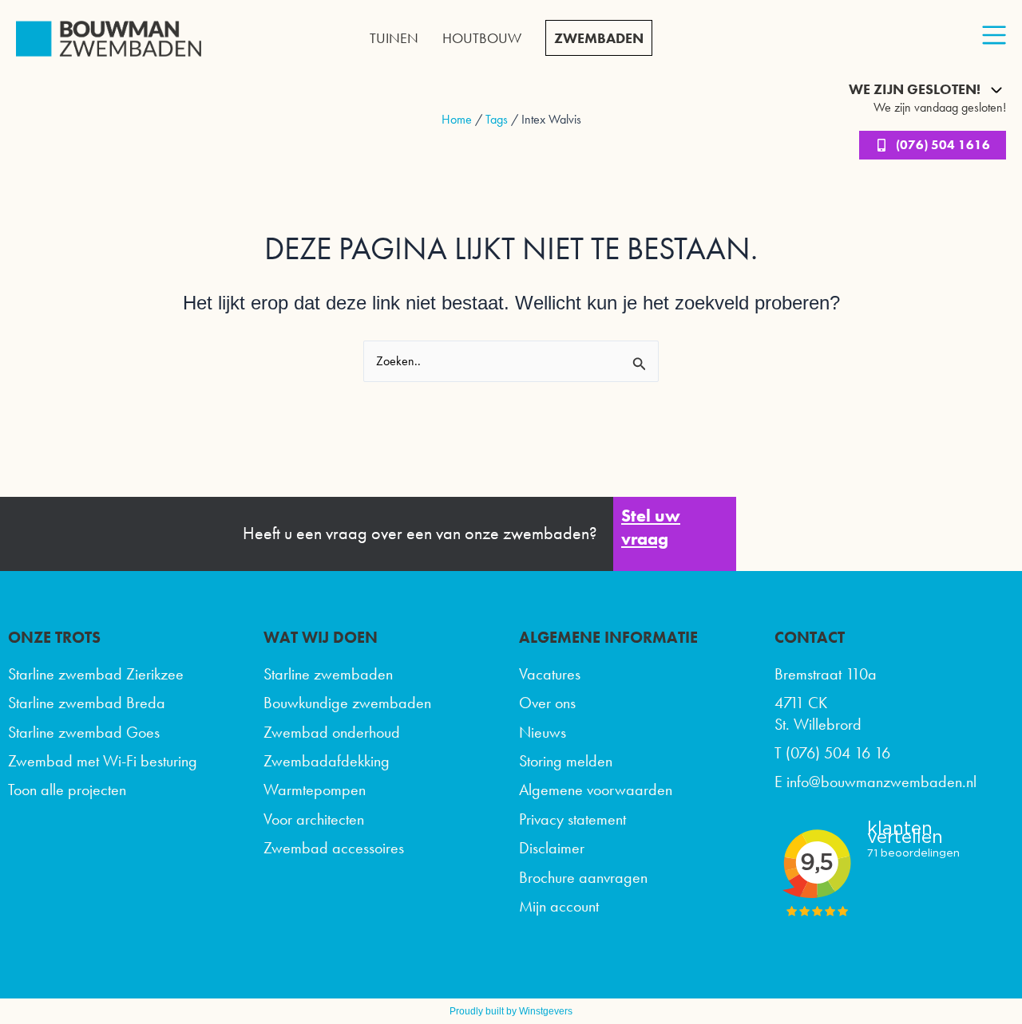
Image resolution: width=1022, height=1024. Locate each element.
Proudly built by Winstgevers (511, 1011)
